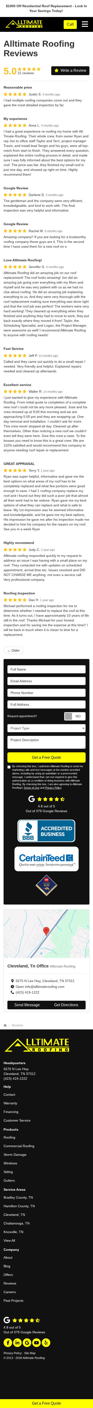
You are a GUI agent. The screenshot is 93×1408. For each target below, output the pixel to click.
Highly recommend (19, 543)
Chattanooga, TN (17, 1223)
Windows (10, 1163)
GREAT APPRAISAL (19, 464)
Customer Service (17, 1120)
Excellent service (17, 385)
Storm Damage (15, 1155)
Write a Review (73, 70)
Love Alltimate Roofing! (23, 260)
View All (9, 1240)
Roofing (9, 1137)
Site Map (30, 1353)
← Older (13, 650)
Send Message (27, 1005)
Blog (7, 1266)
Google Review (16, 188)
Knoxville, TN (13, 1232)
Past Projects (13, 1300)
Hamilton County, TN (19, 1206)
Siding (8, 1172)
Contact (9, 1094)
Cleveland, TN (14, 1215)
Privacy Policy (53, 787)
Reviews (10, 1283)
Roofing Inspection (19, 593)
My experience (15, 119)
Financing (11, 1112)
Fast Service (14, 349)
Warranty (10, 1103)
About (8, 1257)
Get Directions (66, 1005)
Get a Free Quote (46, 1403)
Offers (8, 1275)
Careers (10, 1292)
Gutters (9, 1180)
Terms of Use (31, 787)
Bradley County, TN (18, 1197)
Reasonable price (18, 87)
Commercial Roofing (19, 1146)
